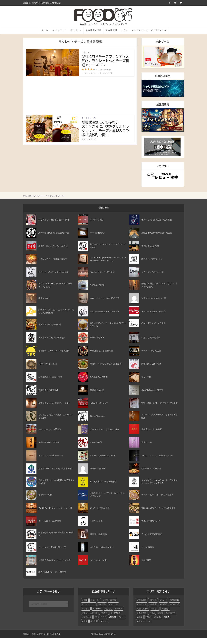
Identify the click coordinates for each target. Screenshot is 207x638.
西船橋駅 (142, 600)
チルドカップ (144, 621)
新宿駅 (158, 617)
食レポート (75, 30)
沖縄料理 (116, 612)
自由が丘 (175, 604)
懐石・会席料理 (90, 612)
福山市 (154, 604)
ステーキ (98, 608)
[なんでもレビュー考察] (162, 175)
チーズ (119, 608)
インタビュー (59, 30)
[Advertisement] (80, 95)
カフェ (105, 621)
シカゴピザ (101, 617)
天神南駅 (171, 612)
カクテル (114, 604)
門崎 (149, 617)
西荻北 (156, 608)
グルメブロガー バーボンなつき (98, 73)
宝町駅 (164, 604)
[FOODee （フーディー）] (103, 15)
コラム (124, 30)
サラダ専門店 (110, 600)
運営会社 (27, 3)
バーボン (96, 600)
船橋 (167, 617)
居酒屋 (113, 617)
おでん (109, 608)
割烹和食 (87, 617)
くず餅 (86, 608)
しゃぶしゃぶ (89, 604)
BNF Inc (112, 634)
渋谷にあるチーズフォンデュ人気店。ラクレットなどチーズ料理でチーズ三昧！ (105, 61)
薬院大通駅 (143, 608)
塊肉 (85, 621)
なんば (164, 600)
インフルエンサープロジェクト (148, 30)
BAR (85, 600)
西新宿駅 (142, 612)
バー (122, 617)
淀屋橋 (154, 600)
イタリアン (87, 52)
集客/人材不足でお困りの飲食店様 (46, 3)
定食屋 (95, 621)
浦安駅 (166, 608)
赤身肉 (103, 604)
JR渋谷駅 (175, 600)
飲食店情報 (111, 30)
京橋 (161, 612)
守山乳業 (142, 604)
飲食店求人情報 (93, 30)
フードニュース (88, 118)
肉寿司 (105, 612)
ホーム (44, 30)
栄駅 (153, 612)
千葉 (140, 617)
